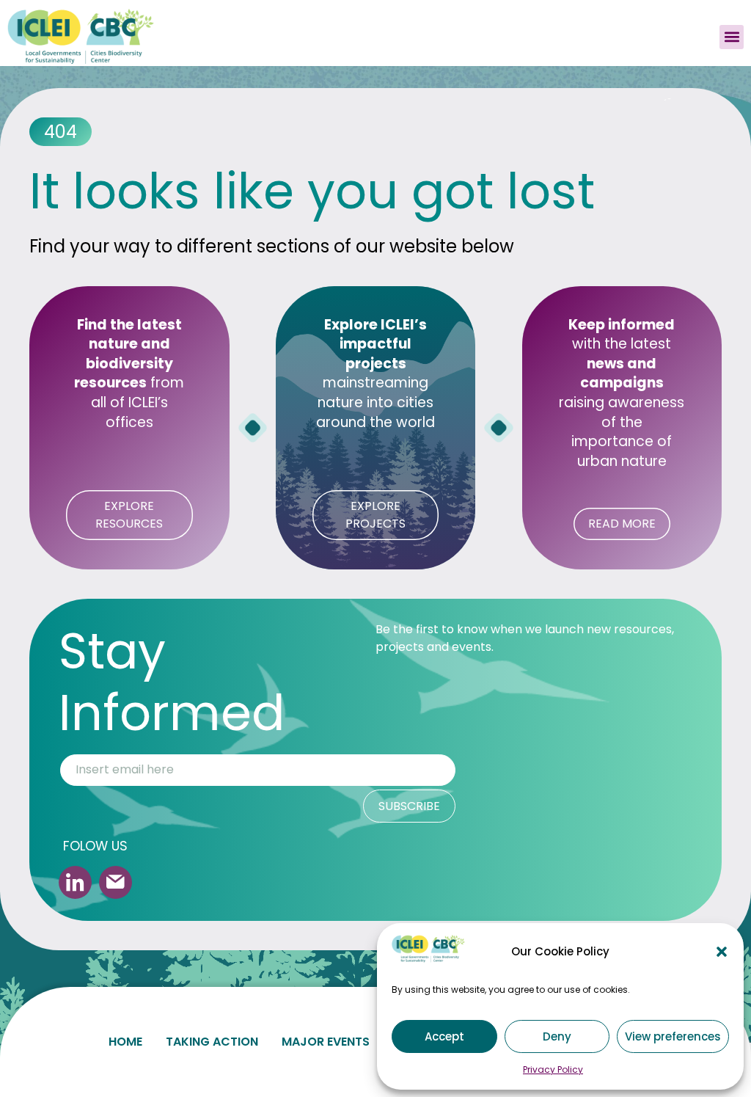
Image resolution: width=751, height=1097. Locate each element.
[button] (721, 951)
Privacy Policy (553, 1069)
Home (125, 1041)
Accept (444, 1036)
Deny (557, 1036)
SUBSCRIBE (409, 806)
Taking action (212, 1041)
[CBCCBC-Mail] (115, 882)
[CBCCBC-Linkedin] (75, 882)
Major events (326, 1041)
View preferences (673, 1036)
